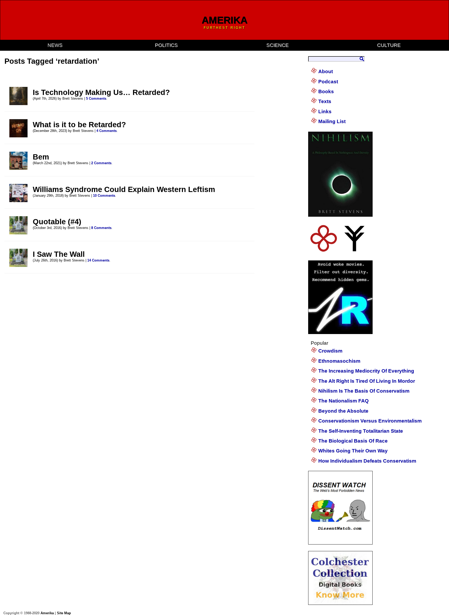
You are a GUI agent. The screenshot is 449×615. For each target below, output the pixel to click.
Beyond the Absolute (343, 411)
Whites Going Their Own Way (353, 450)
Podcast (328, 81)
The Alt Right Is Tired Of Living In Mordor (366, 381)
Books (326, 91)
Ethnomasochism (339, 361)
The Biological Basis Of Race (353, 441)
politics (166, 45)
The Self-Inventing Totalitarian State (360, 431)
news (55, 45)
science (277, 45)
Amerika (47, 613)
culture (389, 45)
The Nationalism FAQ (343, 400)
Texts (324, 101)
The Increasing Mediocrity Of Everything (366, 371)
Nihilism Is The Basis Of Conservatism (364, 391)
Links (325, 111)
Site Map (64, 613)
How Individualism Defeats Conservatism (367, 461)
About (325, 71)
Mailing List (332, 121)
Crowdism (330, 351)
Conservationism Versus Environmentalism (370, 421)
